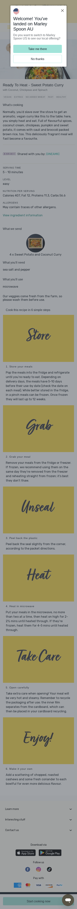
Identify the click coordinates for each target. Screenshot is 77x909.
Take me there (37, 49)
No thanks (37, 59)
